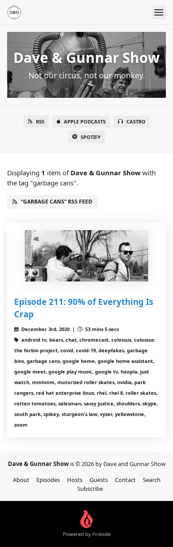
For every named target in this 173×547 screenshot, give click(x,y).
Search (152, 480)
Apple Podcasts (85, 121)
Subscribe (90, 489)
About (21, 480)
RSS (40, 121)
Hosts (75, 480)
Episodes (48, 480)
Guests (99, 480)
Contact (125, 480)
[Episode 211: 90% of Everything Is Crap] (86, 255)
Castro (135, 121)
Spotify (91, 137)
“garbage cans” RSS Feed (56, 201)
